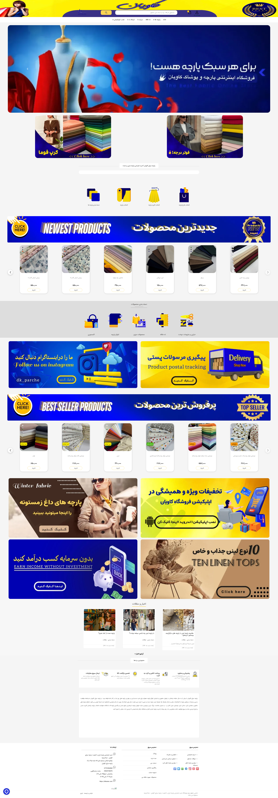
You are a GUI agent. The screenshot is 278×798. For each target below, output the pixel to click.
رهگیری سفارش (151, 768)
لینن (118, 456)
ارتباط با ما (131, 19)
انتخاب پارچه (124, 205)
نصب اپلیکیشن (119, 19)
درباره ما (140, 19)
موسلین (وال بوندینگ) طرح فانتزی (160, 456)
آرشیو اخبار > (139, 654)
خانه (164, 19)
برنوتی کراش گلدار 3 (34, 278)
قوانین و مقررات (171, 755)
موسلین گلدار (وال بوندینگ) (76, 456)
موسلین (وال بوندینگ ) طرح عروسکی (244, 456)
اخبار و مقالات (139, 604)
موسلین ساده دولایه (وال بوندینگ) (202, 456)
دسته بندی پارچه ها (94, 205)
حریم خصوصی (191, 755)
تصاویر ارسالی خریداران (169, 759)
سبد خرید (153, 758)
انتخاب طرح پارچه (184, 205)
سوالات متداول (191, 759)
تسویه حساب (152, 773)
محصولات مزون (115, 334)
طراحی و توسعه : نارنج (86, 793)
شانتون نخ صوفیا (118, 278)
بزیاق (202, 278)
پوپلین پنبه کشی (244, 278)
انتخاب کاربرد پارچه (154, 205)
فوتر (34, 456)
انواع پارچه (91, 334)
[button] (27, 69)
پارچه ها (157, 19)
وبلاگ (154, 754)
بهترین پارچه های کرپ (169, 763)
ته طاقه (148, 19)
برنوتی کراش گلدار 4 (76, 278)
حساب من (153, 763)
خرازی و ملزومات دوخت (163, 334)
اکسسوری (186, 334)
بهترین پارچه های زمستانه (191, 764)
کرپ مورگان (160, 278)
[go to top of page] (2, 720)
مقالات (105, 640)
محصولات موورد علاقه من (149, 777)
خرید (244, 290)
